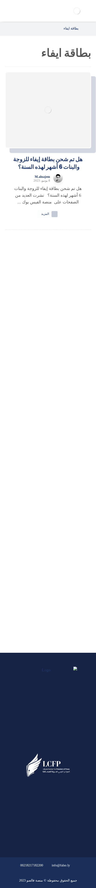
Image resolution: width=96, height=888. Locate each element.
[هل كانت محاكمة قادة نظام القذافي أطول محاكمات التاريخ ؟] (48, 385)
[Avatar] (58, 178)
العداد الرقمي (45, 618)
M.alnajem (42, 177)
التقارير (45, 593)
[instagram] (39, 745)
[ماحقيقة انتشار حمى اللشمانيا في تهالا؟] (48, 342)
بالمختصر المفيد (45, 580)
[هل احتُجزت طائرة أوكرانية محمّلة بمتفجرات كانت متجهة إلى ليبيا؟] (48, 484)
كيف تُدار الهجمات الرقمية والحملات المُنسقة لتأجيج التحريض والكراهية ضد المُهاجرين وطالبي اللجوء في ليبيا (48, 316)
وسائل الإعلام (45, 605)
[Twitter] (48, 745)
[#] (61, 839)
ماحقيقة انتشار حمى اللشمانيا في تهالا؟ (48, 359)
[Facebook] (56, 745)
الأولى (45, 568)
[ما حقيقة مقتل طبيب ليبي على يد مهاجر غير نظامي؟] (48, 435)
